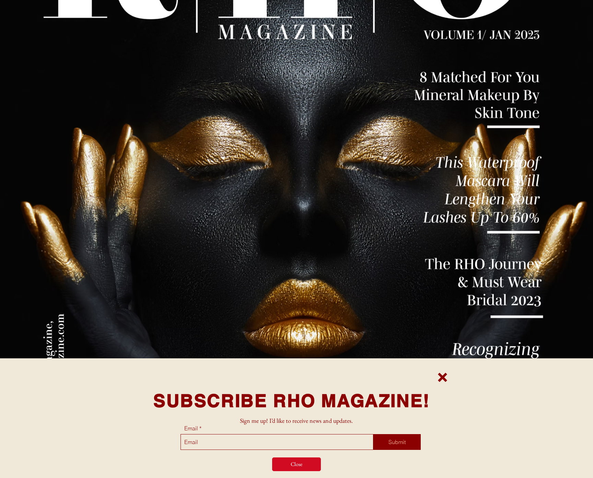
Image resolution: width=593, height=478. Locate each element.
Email (191, 428)
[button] (442, 377)
